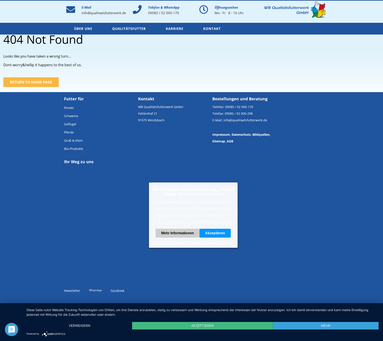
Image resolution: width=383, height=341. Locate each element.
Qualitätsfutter (129, 28)
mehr (325, 326)
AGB (230, 141)
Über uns (83, 28)
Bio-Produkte (73, 149)
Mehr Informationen (177, 233)
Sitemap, (219, 141)
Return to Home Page (31, 82)
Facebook (117, 291)
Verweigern (79, 326)
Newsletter (72, 291)
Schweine (71, 116)
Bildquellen (261, 134)
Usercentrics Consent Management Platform (202, 243)
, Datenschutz (240, 134)
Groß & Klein (73, 140)
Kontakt (212, 28)
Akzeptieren (215, 233)
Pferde (69, 132)
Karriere (174, 28)
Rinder (69, 108)
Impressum (221, 134)
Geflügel (70, 124)
